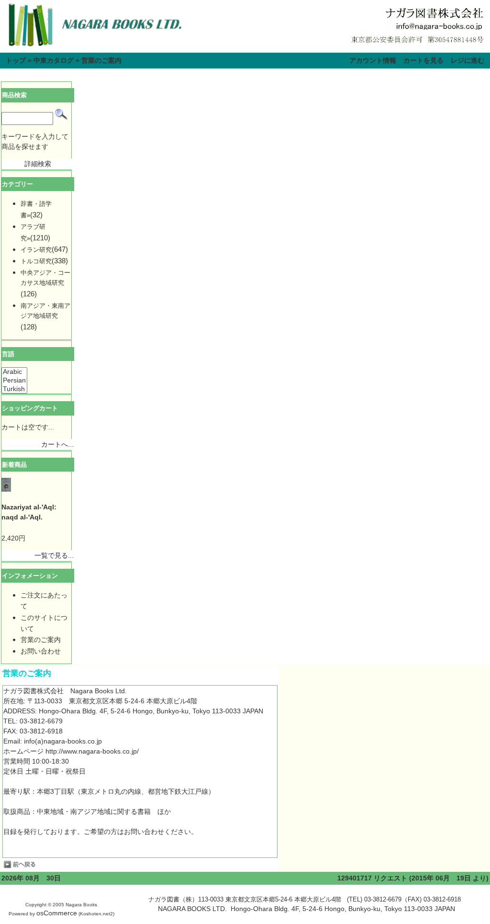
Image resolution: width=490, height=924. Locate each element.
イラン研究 (36, 249)
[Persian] (14, 380)
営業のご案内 (101, 60)
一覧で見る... (54, 555)
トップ (16, 60)
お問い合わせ (41, 651)
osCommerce (56, 913)
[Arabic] (14, 372)
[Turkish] (14, 389)
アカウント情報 (372, 60)
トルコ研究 (36, 261)
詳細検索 (37, 164)
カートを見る (423, 60)
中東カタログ (53, 60)
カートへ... (57, 444)
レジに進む (467, 60)
